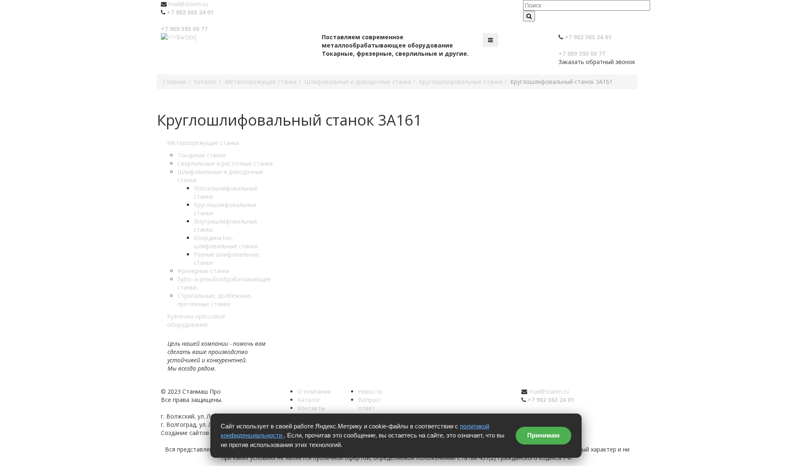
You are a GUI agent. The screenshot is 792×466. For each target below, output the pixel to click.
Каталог (309, 400)
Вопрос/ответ (369, 404)
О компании (314, 391)
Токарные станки (201, 155)
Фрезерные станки (203, 271)
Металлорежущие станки (203, 143)
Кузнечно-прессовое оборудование (196, 320)
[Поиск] (529, 16)
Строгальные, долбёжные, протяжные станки (214, 300)
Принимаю (543, 435)
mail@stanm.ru (188, 4)
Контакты (311, 408)
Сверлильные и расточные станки (225, 163)
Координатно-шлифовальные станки (226, 242)
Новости (370, 391)
